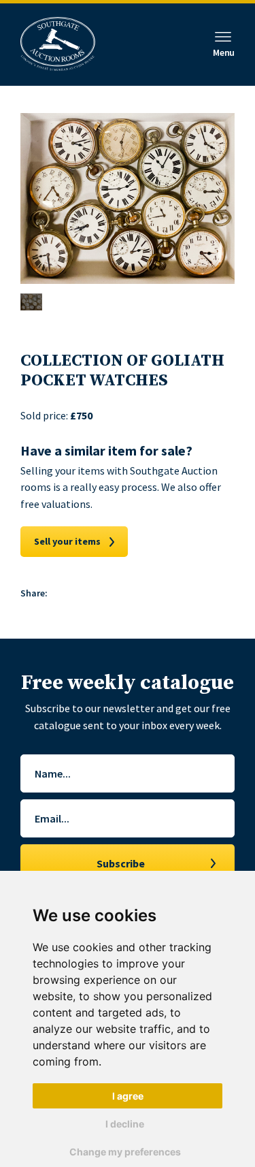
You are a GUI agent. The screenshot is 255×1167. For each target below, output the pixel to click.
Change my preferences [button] (125, 1151)
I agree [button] (127, 1096)
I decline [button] (124, 1124)
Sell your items (67, 541)
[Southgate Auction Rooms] (57, 44)
